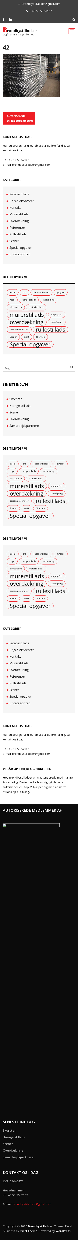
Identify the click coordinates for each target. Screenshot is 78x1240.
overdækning (27, 322)
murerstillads (27, 315)
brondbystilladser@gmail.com (32, 1204)
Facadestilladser (41, 292)
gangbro (61, 292)
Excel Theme (28, 1231)
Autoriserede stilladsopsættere (20, 118)
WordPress (63, 1231)
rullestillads (50, 329)
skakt (26, 337)
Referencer (17, 227)
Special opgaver (20, 247)
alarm (13, 292)
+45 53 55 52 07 (41, 11)
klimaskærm (16, 307)
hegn (12, 299)
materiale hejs (36, 307)
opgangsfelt (56, 314)
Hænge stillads (29, 299)
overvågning (56, 322)
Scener (14, 241)
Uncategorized (19, 254)
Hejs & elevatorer (21, 201)
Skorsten (40, 337)
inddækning (48, 299)
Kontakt (15, 207)
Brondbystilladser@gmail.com (41, 4)
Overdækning (19, 221)
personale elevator (19, 329)
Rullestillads (17, 234)
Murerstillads (18, 214)
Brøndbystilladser (20, 30)
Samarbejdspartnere (24, 426)
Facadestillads (19, 194)
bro (24, 292)
